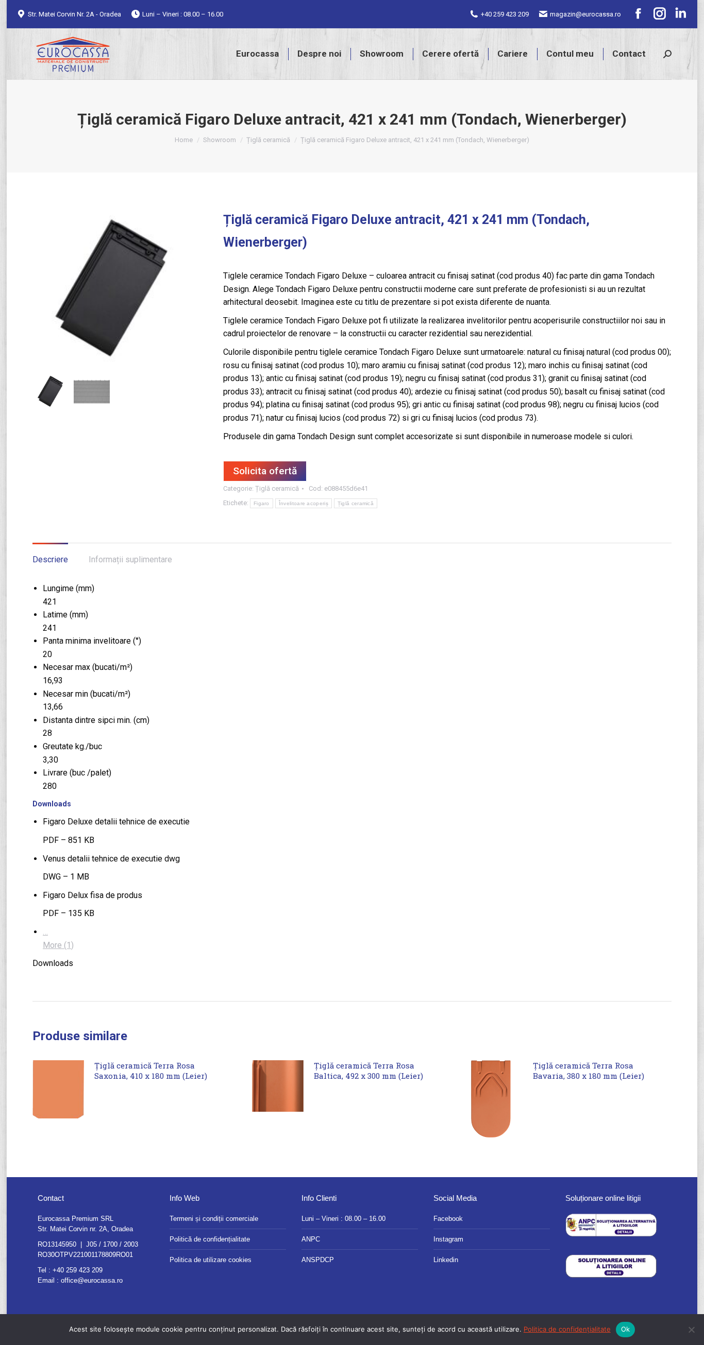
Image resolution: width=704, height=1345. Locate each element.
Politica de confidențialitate (567, 1329)
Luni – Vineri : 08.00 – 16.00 (343, 1218)
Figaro (262, 503)
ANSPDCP (317, 1260)
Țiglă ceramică (277, 488)
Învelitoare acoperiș (303, 503)
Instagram (448, 1239)
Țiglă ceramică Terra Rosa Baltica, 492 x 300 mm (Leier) (368, 1070)
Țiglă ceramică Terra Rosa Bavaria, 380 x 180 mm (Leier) (588, 1070)
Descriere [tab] (50, 559)
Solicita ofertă (265, 471)
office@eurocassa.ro (92, 1280)
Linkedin (445, 1260)
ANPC (310, 1239)
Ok (625, 1329)
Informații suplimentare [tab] (130, 559)
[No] (691, 1329)
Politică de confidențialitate (210, 1239)
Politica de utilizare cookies (211, 1260)
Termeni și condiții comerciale (214, 1218)
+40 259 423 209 (505, 14)
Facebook (448, 1218)
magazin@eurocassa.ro (585, 14)
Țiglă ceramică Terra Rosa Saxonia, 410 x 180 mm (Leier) (150, 1070)
